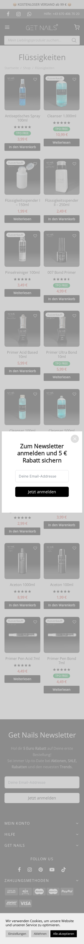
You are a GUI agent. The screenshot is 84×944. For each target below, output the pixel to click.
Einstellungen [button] (17, 934)
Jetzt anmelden (42, 491)
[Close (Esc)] (75, 439)
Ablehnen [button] (40, 934)
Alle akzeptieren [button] (63, 934)
